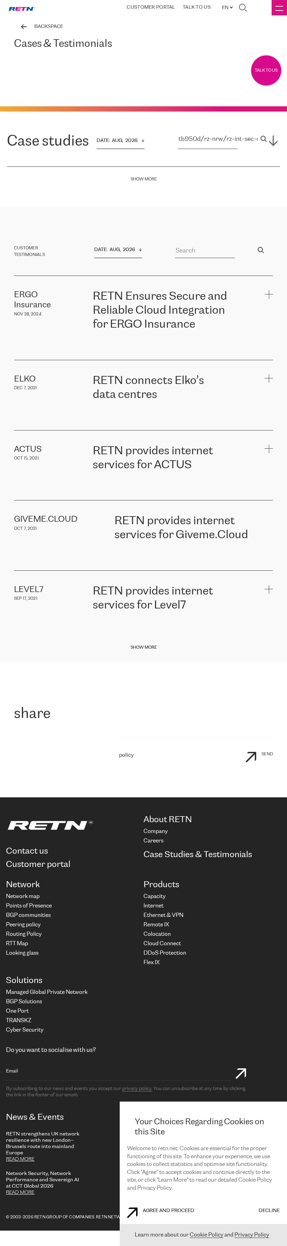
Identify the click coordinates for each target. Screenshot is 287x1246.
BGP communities (28, 915)
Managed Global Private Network (47, 992)
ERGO (100, 342)
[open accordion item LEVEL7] (268, 589)
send (267, 754)
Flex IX (152, 962)
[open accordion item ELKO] (268, 378)
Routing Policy (24, 934)
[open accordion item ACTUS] (268, 448)
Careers (153, 840)
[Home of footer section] (72, 825)
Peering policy (23, 924)
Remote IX (156, 924)
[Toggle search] (243, 7)
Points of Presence (29, 906)
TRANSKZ (18, 1020)
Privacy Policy (251, 1235)
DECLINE (269, 1211)
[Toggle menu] (279, 7)
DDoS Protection (165, 953)
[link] (22, 8)
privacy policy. (137, 1089)
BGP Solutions (24, 1001)
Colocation (157, 934)
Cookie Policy (206, 1235)
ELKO (161, 412)
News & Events (35, 1117)
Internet (153, 906)
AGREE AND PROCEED (168, 1211)
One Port (17, 1011)
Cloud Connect (162, 943)
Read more (20, 1159)
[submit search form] (241, 1074)
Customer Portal (151, 7)
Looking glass (22, 953)
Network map (23, 896)
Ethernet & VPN (163, 915)
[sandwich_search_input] (263, 139)
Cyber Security (24, 1030)
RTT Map (17, 943)
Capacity (155, 896)
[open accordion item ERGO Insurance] (268, 294)
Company (156, 831)
